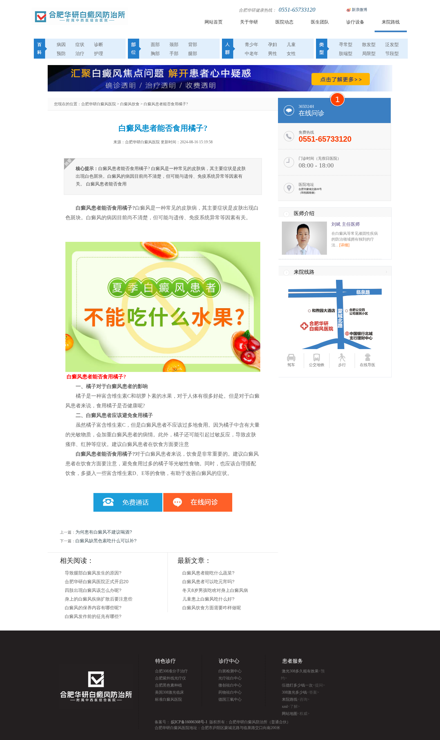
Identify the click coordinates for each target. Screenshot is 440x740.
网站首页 (214, 22)
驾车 (291, 365)
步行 (342, 365)
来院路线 (391, 22)
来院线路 (304, 272)
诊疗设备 (355, 22)
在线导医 (367, 365)
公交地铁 (316, 365)
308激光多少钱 (300, 692)
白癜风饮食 (129, 104)
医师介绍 (304, 213)
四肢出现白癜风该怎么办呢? (93, 590)
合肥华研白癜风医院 (98, 104)
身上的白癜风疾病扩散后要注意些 (98, 599)
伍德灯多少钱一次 (303, 685)
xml (291, 706)
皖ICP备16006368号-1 (189, 722)
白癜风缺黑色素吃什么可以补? (106, 540)
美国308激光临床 (169, 692)
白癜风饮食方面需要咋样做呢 (211, 607)
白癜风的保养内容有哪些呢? (93, 607)
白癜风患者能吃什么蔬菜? (208, 572)
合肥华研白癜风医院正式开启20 (97, 581)
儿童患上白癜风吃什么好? (208, 599)
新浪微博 (359, 9)
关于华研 (249, 22)
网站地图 (296, 713)
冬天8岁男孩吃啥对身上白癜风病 (215, 590)
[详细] (344, 245)
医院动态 (284, 22)
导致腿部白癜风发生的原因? (93, 572)
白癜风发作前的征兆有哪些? (93, 616)
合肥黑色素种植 (168, 685)
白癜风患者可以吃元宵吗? (208, 581)
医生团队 (320, 22)
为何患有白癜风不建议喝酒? (103, 532)
